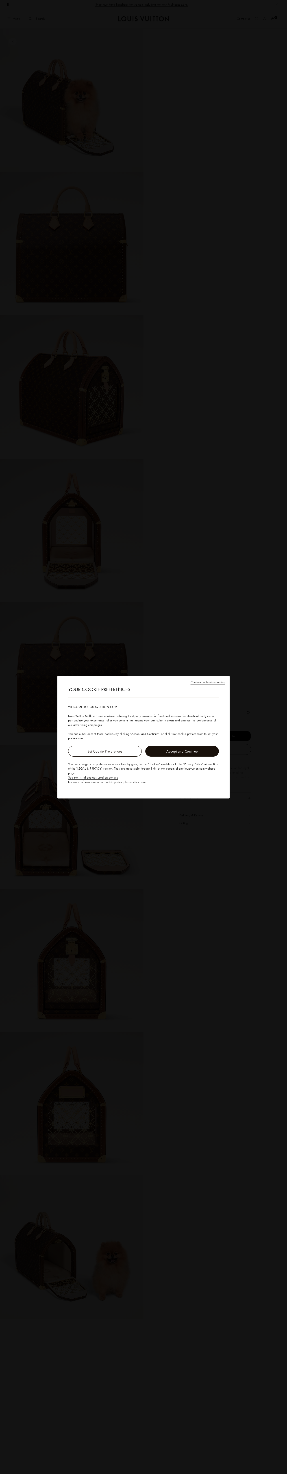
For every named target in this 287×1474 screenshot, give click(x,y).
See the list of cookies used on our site (93, 777)
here (143, 782)
